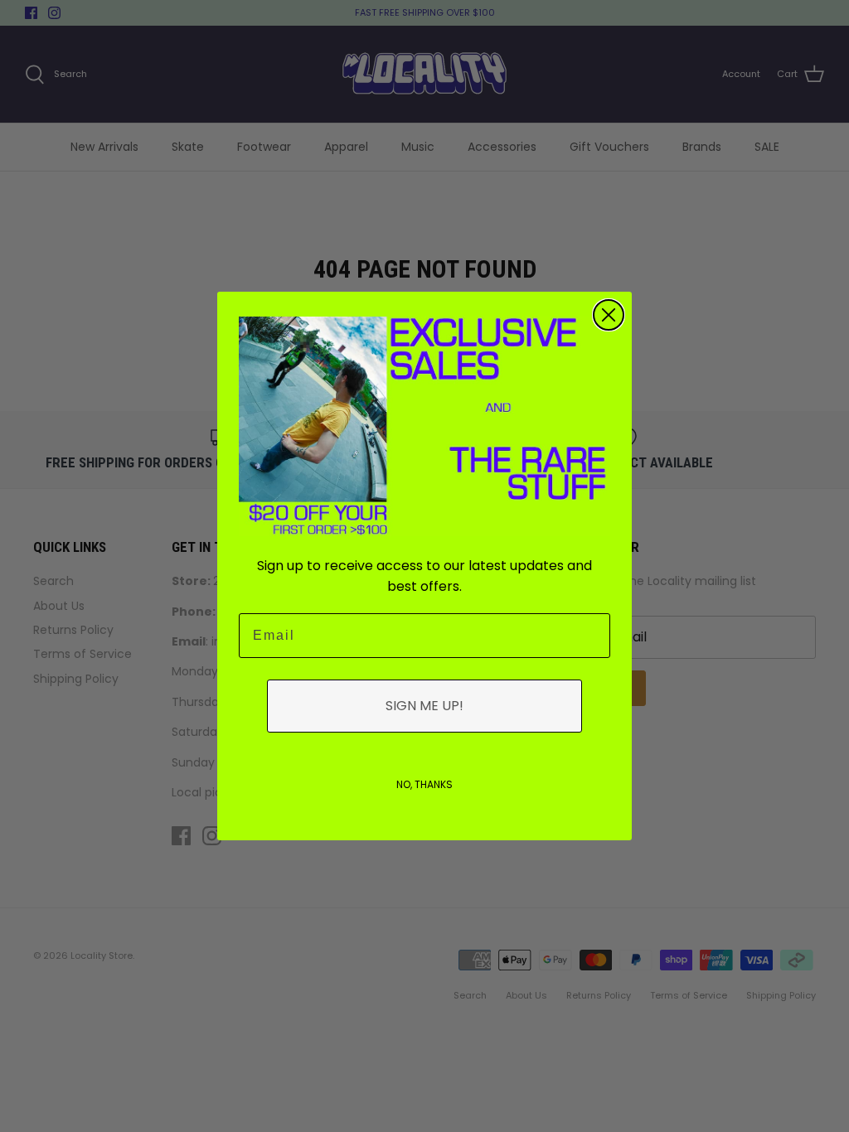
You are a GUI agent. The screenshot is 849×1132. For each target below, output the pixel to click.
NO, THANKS (424, 784)
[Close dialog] (608, 315)
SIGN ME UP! (424, 705)
